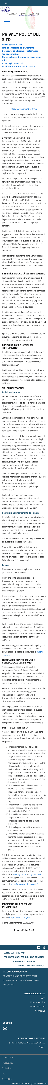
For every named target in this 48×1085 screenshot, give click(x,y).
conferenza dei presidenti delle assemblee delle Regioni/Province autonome (21, 980)
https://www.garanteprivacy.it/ (24, 884)
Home (42, 997)
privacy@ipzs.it (19, 874)
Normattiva (40, 1010)
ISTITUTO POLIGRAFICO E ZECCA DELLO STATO (27, 1045)
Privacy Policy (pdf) (24, 930)
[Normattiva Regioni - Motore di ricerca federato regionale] (24, 11)
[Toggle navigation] (24, 21)
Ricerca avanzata (37, 1006)
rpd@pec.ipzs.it (34, 874)
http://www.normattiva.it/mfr (24, 108)
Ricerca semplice (37, 1002)
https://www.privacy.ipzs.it (20, 917)
